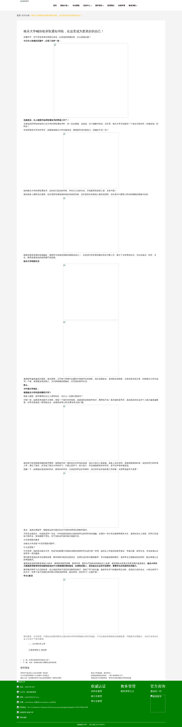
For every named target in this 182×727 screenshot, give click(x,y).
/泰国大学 (29, 712)
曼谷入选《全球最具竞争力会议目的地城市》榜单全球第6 (41, 678)
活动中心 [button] (87, 5)
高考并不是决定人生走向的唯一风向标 (34, 673)
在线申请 (121, 5)
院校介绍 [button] (64, 5)
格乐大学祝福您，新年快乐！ (101, 673)
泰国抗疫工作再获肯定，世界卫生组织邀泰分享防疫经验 (111, 678)
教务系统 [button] (132, 5)
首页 (55, 5)
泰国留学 (27, 379)
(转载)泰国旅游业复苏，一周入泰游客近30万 (107, 675)
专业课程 (76, 5)
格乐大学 (117, 124)
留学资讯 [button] (99, 5)
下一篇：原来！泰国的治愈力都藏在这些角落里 (39, 662)
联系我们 (110, 5)
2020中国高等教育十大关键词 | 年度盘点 (34, 675)
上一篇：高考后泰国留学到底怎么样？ (36, 660)
